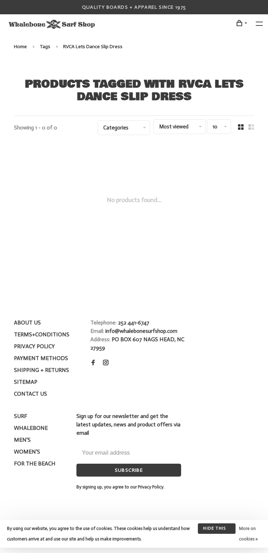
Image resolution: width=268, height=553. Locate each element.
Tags (45, 47)
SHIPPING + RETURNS (41, 370)
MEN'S (22, 439)
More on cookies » (248, 533)
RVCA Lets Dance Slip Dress (92, 47)
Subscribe (129, 470)
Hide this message (214, 530)
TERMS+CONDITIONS (41, 334)
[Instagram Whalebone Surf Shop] (106, 363)
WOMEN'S (27, 451)
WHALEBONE (31, 428)
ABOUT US (27, 322)
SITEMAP (25, 382)
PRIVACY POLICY (34, 346)
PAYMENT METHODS (41, 358)
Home (20, 47)
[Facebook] (93, 363)
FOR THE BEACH (34, 463)
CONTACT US (30, 393)
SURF (20, 416)
